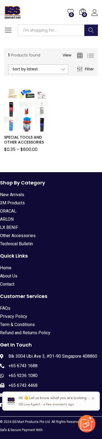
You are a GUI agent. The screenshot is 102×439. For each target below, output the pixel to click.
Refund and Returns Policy (25, 332)
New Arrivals (12, 194)
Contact (7, 284)
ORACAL (8, 211)
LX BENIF (9, 227)
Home (5, 267)
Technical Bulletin (16, 243)
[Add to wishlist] (31, 128)
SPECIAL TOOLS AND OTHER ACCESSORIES (24, 140)
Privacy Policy (13, 316)
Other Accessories (18, 235)
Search (91, 30)
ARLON (7, 219)
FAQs (5, 308)
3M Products (12, 202)
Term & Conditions (17, 324)
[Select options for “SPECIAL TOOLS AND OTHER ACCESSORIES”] (19, 128)
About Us (8, 276)
